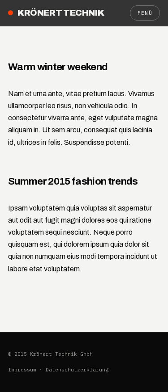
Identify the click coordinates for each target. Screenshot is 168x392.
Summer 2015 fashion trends (73, 181)
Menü (145, 13)
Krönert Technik (60, 12)
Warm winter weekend (58, 66)
